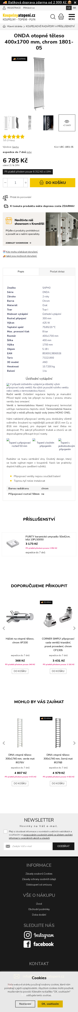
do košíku (55, 182)
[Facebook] (39, 944)
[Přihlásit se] (4, 7)
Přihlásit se (28, 7)
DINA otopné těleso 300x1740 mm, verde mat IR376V (19, 758)
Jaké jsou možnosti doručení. (21, 256)
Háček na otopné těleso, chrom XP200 (20, 640)
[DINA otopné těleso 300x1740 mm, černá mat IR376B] (58, 733)
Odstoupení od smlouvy (39, 884)
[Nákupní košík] (61, 17)
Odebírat (63, 846)
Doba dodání (39, 914)
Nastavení (25, 1004)
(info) (29, 152)
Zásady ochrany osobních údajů (39, 879)
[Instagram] (39, 935)
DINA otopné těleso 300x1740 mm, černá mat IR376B (58, 758)
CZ (68, 7)
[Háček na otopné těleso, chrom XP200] (20, 617)
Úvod (39, 904)
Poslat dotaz (57, 271)
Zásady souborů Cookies (39, 873)
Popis (21, 271)
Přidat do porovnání (20, 197)
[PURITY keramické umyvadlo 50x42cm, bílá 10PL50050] (13, 543)
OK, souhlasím (50, 1004)
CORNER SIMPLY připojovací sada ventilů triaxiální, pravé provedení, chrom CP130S (58, 644)
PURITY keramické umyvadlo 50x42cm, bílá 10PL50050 (48, 538)
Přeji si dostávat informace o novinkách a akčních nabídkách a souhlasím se (41, 835)
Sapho (15, 146)
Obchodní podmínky (39, 909)
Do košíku (20, 671)
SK (74, 7)
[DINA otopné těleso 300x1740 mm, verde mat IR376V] (20, 733)
